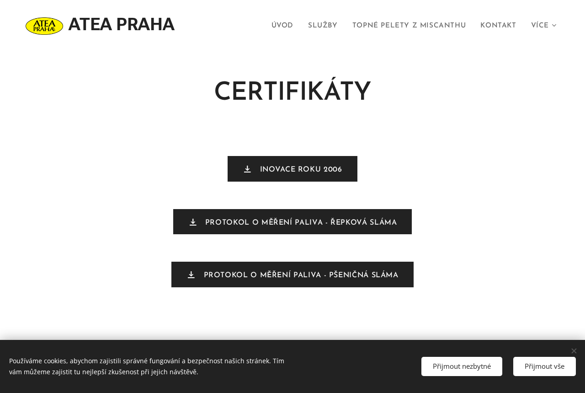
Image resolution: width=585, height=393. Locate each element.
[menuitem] (285, 26)
